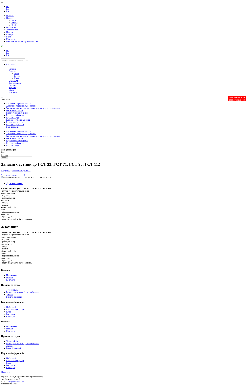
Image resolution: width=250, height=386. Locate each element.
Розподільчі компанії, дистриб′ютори (22, 292)
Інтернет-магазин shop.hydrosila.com (22, 41)
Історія (14, 23)
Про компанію (12, 275)
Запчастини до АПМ (21, 171)
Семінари (10, 316)
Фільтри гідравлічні (15, 124)
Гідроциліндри (12, 117)
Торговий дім (12, 290)
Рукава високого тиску (16, 122)
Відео (8, 37)
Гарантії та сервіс (14, 297)
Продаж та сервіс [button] (10, 336)
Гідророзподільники (15, 115)
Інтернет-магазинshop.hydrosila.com (237, 98)
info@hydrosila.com (16, 381)
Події (13, 25)
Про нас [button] (9, 18)
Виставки (10, 314)
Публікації (11, 307)
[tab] (127, 183)
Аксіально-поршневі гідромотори (21, 106)
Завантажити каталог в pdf (13, 175)
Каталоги (10, 64)
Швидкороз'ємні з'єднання (18, 120)
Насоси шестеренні (14, 110)
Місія (13, 20)
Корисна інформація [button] (12, 353)
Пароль (4, 155)
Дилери (9, 294)
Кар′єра (9, 34)
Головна (10, 16)
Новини (9, 32)
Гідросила (5, 372)
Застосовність (12, 30)
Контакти (10, 39)
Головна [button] (5, 321)
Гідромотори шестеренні (17, 113)
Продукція (11, 27)
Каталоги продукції (15, 309)
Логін (3, 152)
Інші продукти (12, 127)
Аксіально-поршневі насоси (18, 103)
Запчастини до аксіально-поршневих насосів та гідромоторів (33, 108)
